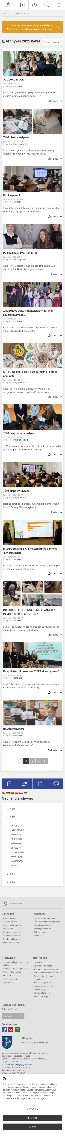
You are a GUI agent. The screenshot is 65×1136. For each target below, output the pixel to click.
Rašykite (8, 1016)
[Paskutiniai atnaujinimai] (35, 5)
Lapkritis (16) (17, 830)
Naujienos (18, 13)
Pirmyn (45, 761)
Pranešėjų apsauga (42, 982)
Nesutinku (32, 1118)
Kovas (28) (16, 857)
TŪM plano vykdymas (16, 137)
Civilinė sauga (40, 989)
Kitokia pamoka (12, 195)
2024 (12, 874)
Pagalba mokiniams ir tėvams (47, 922)
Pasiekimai (8, 929)
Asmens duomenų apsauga (46, 969)
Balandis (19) (17, 852)
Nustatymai (32, 1109)
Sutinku (32, 1126)
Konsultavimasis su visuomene (48, 973)
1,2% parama (8, 982)
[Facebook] (4, 1029)
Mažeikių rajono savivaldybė (35, 1042)
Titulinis (5, 13)
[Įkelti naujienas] (22, 5)
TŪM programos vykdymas (19, 433)
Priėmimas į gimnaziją (13, 943)
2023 (12, 882)
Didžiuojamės (19, 259)
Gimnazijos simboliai (12, 932)
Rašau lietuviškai (13, 728)
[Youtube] (10, 1029)
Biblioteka (38, 936)
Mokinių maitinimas (42, 929)
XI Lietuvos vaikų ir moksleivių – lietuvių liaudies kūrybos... (28, 312)
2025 (29, 13)
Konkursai (18, 321)
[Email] (17, 1029)
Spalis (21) (16, 835)
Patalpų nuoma (40, 932)
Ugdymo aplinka (10, 922)
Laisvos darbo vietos (43, 966)
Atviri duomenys (41, 996)
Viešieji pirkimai (10, 979)
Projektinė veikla (20, 144)
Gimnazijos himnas (11, 936)
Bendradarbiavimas (11, 939)
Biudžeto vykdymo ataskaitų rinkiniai (15, 963)
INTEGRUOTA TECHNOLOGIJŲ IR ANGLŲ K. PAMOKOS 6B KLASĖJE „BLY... (29, 612)
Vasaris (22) (17, 861)
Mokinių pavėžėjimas (43, 925)
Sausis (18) (16, 866)
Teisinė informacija (42, 993)
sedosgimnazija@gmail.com (19, 1064)
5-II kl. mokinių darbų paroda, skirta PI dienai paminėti (30, 374)
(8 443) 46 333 (11, 1061)
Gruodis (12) (17, 826)
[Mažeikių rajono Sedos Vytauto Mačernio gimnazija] (8, 4)
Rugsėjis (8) (17, 839)
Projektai (7, 976)
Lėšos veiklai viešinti (12, 972)
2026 (12, 809)
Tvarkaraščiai (15, 903)
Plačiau (54, 101)
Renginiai (17, 86)
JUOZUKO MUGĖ (13, 79)
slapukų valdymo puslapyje (32, 1098)
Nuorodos (38, 962)
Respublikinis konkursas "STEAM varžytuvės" (31, 671)
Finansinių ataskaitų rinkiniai (15, 969)
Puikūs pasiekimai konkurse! (20, 252)
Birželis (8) (16, 843)
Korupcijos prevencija (43, 986)
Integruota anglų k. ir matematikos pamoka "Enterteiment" (30, 550)
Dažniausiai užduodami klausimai (44, 977)
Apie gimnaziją (9, 918)
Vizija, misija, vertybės (13, 925)
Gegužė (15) (16, 848)
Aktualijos (18, 202)
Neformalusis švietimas (44, 918)
